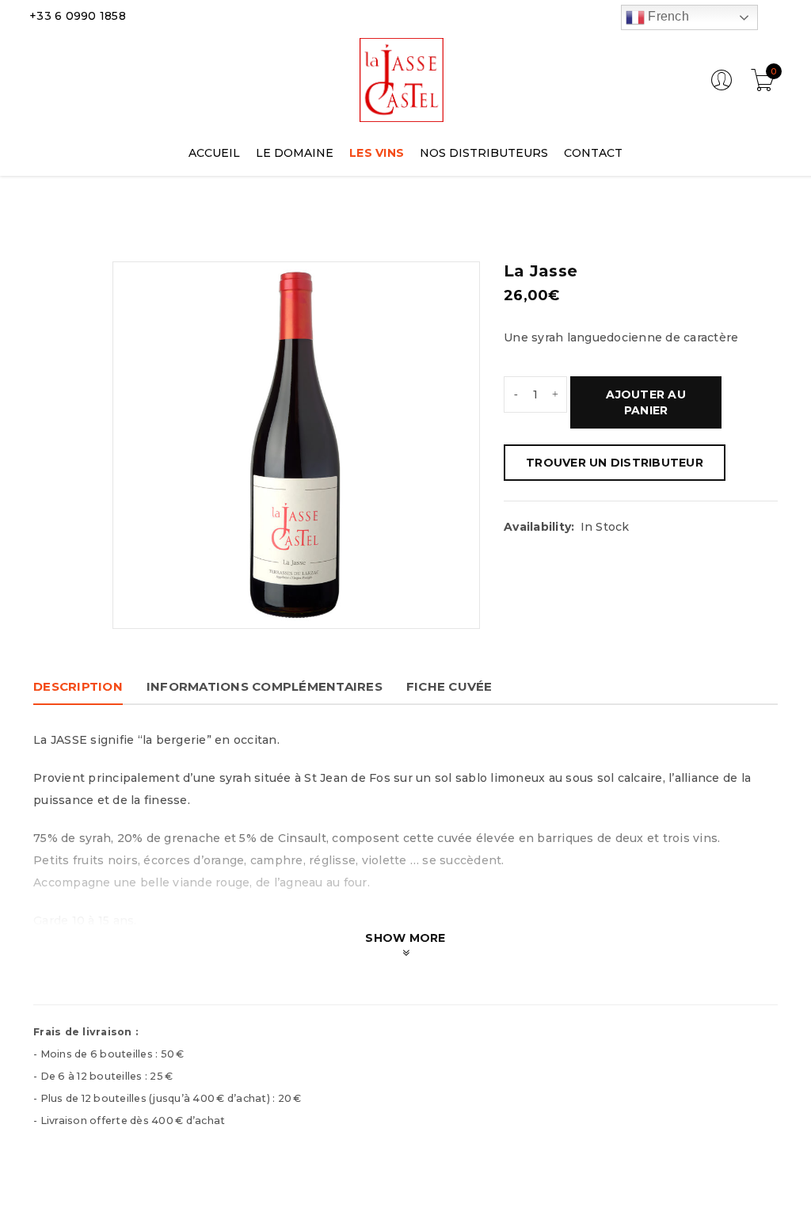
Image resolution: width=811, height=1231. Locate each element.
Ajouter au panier (646, 402)
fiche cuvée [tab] (449, 686)
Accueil (48, 218)
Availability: (539, 527)
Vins (97, 218)
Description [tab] (78, 686)
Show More (405, 938)
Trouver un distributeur (614, 462)
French (667, 16)
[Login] (721, 87)
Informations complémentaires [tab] (265, 686)
